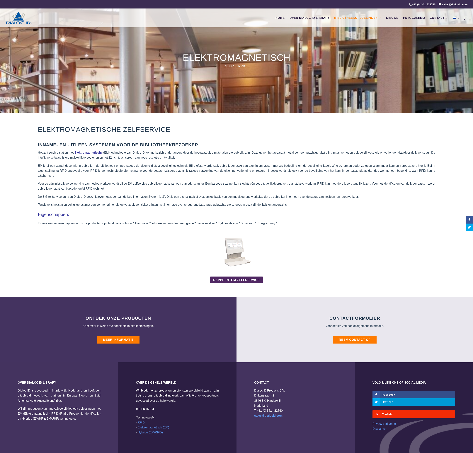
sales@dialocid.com (268, 415)
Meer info (145, 409)
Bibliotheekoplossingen (356, 18)
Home (280, 18)
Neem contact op (355, 339)
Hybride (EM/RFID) (150, 432)
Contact (437, 18)
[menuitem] (456, 22)
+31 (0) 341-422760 (423, 4)
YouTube (387, 414)
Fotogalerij (414, 18)
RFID (141, 422)
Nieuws (392, 18)
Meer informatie (118, 339)
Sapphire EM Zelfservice (236, 280)
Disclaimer (379, 428)
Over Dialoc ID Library (309, 18)
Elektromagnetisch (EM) (153, 427)
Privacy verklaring (384, 423)
